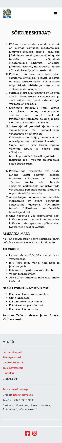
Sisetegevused (11, 357)
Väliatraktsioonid (13, 362)
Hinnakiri (8, 373)
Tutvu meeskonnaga (15, 389)
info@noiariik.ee (23, 394)
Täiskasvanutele (12, 367)
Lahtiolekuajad (12, 352)
